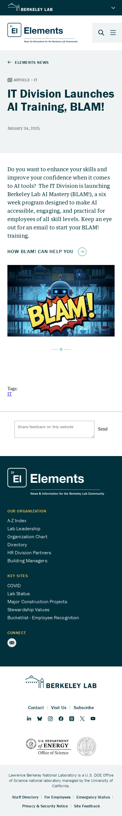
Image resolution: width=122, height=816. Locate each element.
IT (9, 393)
